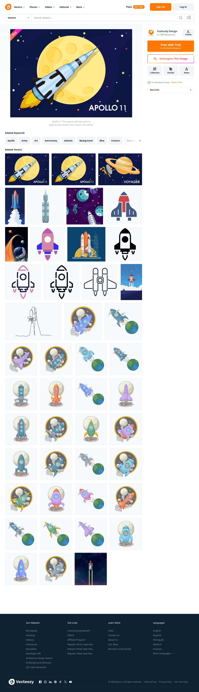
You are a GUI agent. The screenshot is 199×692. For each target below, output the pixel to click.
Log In (183, 6)
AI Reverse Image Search (39, 658)
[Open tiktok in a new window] (60, 682)
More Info (154, 90)
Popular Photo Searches (79, 648)
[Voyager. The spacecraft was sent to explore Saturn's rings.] (120, 169)
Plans (129, 6)
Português (158, 639)
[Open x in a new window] (65, 682)
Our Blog (113, 644)
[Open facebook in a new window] (40, 682)
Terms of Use (150, 681)
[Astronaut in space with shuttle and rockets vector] (84, 206)
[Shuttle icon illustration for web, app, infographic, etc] (47, 244)
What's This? (176, 82)
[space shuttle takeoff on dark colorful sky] (91, 569)
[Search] (180, 18)
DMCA (70, 635)
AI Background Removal (38, 662)
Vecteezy (30, 635)
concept (131, 140)
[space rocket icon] (124, 206)
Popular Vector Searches (80, 644)
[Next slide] (137, 140)
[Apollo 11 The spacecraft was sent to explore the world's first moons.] (27, 169)
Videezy (30, 639)
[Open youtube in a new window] (70, 682)
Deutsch (157, 644)
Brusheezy (31, 630)
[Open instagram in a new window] (45, 682)
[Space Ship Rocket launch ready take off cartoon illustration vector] (86, 244)
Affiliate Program (76, 639)
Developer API (33, 653)
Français (157, 648)
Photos (33, 7)
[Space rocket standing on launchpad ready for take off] (45, 206)
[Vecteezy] (8, 7)
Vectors (18, 7)
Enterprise (31, 644)
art (36, 140)
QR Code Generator (36, 667)
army (25, 140)
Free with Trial (170, 46)
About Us (113, 639)
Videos (48, 7)
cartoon (115, 140)
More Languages (162, 653)
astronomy (51, 140)
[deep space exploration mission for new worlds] (16, 244)
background (86, 140)
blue (102, 140)
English (157, 630)
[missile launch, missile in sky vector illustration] (15, 206)
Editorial (64, 7)
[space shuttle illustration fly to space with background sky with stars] (131, 282)
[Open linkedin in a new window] (50, 682)
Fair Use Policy (181, 681)
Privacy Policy (165, 681)
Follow (188, 34)
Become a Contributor (119, 648)
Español (157, 635)
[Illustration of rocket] (83, 321)
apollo (11, 140)
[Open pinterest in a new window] (55, 682)
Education (31, 648)
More (79, 7)
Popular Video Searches (79, 653)
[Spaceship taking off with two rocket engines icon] (100, 282)
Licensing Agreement (78, 630)
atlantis (68, 140)
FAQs (111, 630)
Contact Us (114, 635)
